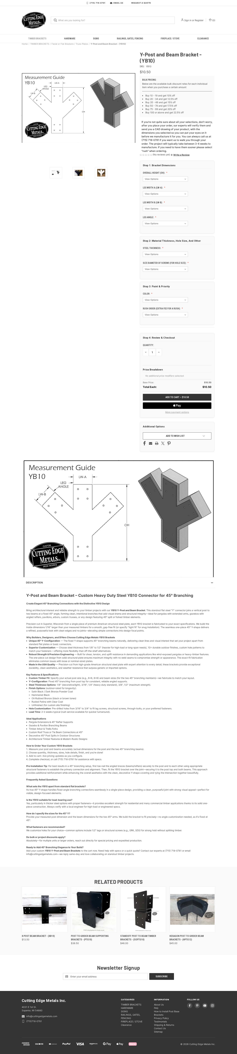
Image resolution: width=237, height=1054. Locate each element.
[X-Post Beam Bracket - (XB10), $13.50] (44, 909)
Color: (146, 293)
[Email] (150, 443)
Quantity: (148, 345)
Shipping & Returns (164, 1025)
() (213, 20)
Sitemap (158, 1031)
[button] (180, 154)
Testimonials (160, 1021)
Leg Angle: (148, 217)
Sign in (187, 20)
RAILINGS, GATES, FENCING (130, 38)
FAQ (156, 1008)
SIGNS (96, 38)
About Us (159, 1004)
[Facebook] (144, 443)
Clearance (203, 38)
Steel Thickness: (152, 248)
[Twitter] (162, 443)
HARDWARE (69, 38)
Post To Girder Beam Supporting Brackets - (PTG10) (90, 938)
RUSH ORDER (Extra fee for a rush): (162, 308)
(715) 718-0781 (97, 3)
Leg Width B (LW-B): (153, 202)
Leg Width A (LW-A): (153, 187)
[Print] (156, 443)
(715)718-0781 (34, 1021)
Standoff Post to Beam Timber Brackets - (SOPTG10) (138, 938)
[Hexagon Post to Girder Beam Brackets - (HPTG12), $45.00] (192, 909)
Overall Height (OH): (154, 173)
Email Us (118, 3)
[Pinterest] (169, 443)
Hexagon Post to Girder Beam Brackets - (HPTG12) (186, 938)
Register (199, 20)
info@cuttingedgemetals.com (41, 1016)
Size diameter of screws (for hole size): (165, 263)
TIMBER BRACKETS (37, 38)
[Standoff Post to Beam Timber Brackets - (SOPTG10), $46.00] (143, 909)
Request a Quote (141, 3)
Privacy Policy (161, 1018)
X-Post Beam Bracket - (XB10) (38, 936)
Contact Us (160, 1028)
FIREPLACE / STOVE (170, 38)
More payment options (177, 412)
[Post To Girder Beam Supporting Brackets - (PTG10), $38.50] (94, 909)
